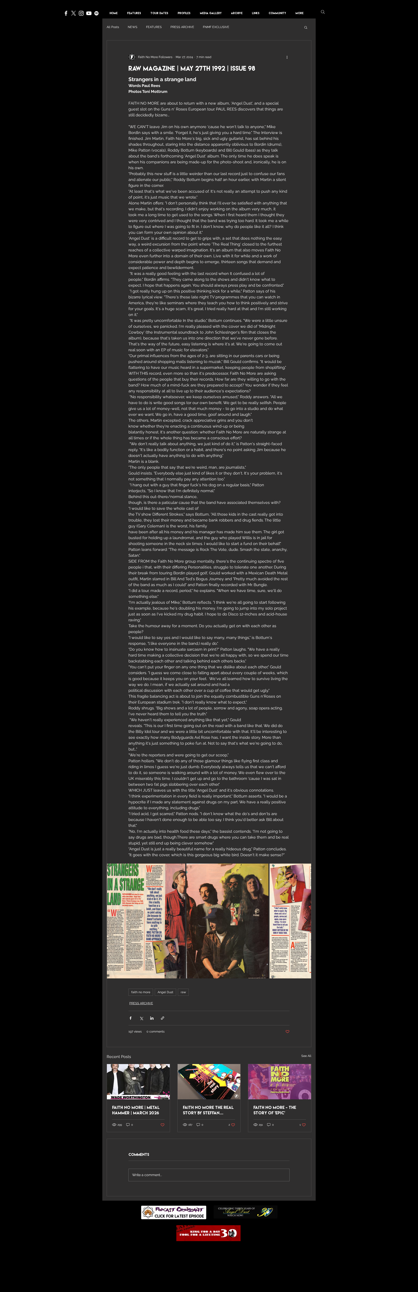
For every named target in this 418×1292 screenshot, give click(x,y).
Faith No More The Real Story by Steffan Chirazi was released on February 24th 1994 (208, 1110)
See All (306, 1056)
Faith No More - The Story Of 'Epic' (274, 1110)
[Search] (322, 12)
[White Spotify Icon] (96, 13)
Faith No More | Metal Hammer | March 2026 (136, 1110)
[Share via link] (162, 1018)
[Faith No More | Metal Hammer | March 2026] (138, 1081)
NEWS (132, 27)
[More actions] (287, 57)
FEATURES (154, 27)
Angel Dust (165, 992)
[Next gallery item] (305, 921)
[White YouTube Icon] (89, 13)
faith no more (140, 992)
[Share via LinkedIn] (152, 1018)
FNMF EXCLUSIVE (216, 27)
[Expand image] (146, 921)
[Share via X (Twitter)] (141, 1018)
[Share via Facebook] (130, 1018)
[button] (185, 13)
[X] (73, 13)
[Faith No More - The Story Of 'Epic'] (279, 1081)
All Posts (113, 27)
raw (183, 992)
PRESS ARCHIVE (182, 27)
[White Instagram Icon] (81, 13)
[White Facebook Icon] (66, 13)
